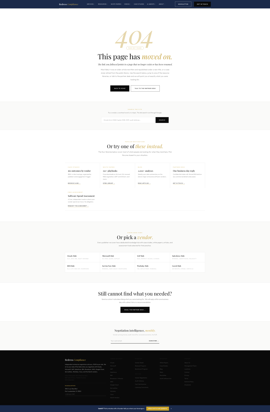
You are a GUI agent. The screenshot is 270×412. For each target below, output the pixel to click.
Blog (161, 369)
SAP (111, 369)
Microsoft (113, 366)
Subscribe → (154, 341)
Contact (186, 372)
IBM (111, 375)
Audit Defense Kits (165, 378)
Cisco (111, 394)
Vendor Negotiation (141, 378)
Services (91, 5)
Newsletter (183, 4)
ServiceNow (113, 388)
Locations (187, 369)
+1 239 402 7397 (70, 394)
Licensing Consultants (141, 387)
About (162, 5)
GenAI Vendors (114, 397)
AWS (111, 381)
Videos (127, 5)
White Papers (116, 4)
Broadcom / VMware (116, 378)
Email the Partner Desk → (135, 310)
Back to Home (119, 88)
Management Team (190, 366)
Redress (68, 4)
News (161, 372)
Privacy (186, 375)
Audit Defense (139, 381)
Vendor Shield (139, 363)
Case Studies (139, 4)
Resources (103, 5)
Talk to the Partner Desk (145, 88)
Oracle (112, 363)
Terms (186, 378)
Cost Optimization (140, 384)
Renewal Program (140, 366)
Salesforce (113, 372)
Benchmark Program (141, 369)
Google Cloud (114, 385)
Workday (113, 391)
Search (162, 120)
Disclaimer (187, 385)
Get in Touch (202, 4)
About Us (187, 363)
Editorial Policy (189, 381)
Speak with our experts (157, 408)
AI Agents (151, 5)
